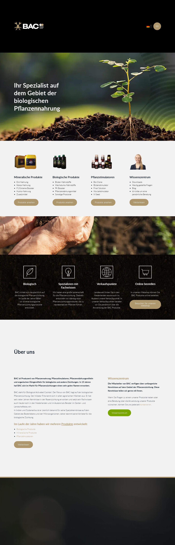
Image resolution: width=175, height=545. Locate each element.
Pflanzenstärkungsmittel (65, 191)
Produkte (67, 424)
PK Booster (60, 188)
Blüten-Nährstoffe (63, 182)
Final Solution (100, 188)
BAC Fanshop (63, 540)
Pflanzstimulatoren (25, 436)
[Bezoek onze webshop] (145, 272)
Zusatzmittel (22, 194)
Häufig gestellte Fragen (142, 185)
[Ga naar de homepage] (29, 26)
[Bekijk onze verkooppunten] (106, 272)
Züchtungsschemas (105, 528)
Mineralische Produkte (27, 432)
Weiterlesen (139, 202)
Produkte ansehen (26, 202)
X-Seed (97, 194)
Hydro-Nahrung (24, 191)
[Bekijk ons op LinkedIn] (23, 541)
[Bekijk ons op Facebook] (16, 541)
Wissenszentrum (119, 412)
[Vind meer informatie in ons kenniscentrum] (145, 161)
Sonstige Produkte (63, 194)
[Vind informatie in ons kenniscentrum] (68, 272)
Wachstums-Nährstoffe (65, 185)
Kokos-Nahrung (23, 185)
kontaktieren (145, 404)
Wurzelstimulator (101, 191)
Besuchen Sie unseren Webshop (145, 304)
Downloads (137, 182)
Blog (134, 188)
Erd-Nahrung (22, 182)
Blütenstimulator (101, 185)
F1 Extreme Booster (25, 188)
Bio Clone (98, 182)
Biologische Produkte (26, 429)
